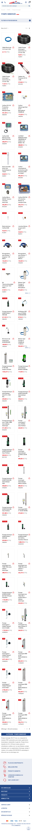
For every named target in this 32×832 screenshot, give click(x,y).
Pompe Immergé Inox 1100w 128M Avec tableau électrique (7, 423)
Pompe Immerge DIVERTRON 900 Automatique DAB (7, 481)
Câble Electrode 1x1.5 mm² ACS (6, 48)
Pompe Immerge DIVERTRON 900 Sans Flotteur (7, 509)
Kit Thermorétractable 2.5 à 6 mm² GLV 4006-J (7, 285)
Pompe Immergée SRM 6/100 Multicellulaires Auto (6, 717)
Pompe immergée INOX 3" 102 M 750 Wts (23, 509)
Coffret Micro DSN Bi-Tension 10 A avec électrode (6, 200)
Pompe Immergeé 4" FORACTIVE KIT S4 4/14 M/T (6, 685)
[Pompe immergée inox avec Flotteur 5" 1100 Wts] (24, 614)
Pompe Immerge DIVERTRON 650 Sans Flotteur (7, 451)
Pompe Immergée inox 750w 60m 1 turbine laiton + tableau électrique (22, 597)
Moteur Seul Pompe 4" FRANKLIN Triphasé (21, 341)
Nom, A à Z (4, 28)
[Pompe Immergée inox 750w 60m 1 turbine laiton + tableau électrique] (24, 584)
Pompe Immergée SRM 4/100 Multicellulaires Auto (22, 655)
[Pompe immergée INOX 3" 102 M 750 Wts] (24, 499)
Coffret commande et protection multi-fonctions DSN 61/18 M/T (23, 170)
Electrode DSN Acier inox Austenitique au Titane (6, 169)
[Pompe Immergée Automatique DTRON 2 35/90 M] (24, 441)
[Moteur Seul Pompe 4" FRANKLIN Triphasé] (24, 330)
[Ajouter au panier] (13, 48)
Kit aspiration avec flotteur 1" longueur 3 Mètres (22, 256)
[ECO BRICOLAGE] (16, 2)
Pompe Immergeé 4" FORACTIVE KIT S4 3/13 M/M (6, 625)
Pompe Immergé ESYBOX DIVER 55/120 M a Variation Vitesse (23, 537)
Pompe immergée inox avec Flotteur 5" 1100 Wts (22, 625)
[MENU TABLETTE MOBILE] (2, 2)
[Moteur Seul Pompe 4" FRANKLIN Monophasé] (24, 274)
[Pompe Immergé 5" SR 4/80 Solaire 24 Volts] (8, 357)
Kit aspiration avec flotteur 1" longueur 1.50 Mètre (6, 256)
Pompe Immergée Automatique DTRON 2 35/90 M (22, 453)
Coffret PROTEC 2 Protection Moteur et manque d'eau (22, 200)
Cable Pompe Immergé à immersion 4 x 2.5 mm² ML (6, 79)
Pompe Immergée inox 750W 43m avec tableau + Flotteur (22, 567)
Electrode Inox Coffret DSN (6, 227)
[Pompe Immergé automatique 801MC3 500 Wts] (24, 357)
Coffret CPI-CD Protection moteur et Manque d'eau (6, 108)
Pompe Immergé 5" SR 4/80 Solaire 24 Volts (7, 368)
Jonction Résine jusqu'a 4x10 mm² (22, 228)
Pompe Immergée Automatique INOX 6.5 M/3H (22, 481)
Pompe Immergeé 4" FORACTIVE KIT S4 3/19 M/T (6, 654)
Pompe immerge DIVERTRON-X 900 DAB (7, 313)
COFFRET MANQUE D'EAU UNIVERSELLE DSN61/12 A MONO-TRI (22, 139)
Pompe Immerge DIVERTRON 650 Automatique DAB (23, 394)
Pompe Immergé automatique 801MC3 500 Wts (23, 368)
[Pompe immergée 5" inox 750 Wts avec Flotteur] (24, 412)
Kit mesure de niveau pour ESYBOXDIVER (6, 340)
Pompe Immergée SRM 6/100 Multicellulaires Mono (22, 717)
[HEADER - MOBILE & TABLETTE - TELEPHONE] (5, 2)
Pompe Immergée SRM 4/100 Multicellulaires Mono (22, 686)
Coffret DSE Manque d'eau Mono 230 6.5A (6, 137)
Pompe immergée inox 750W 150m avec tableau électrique (7, 567)
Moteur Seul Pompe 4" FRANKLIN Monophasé (21, 285)
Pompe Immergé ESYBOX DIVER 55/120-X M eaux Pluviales (7, 595)
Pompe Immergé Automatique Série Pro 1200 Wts (7, 394)
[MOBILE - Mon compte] (25, 2)
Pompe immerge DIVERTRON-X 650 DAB (7, 536)
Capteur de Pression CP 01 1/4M (22, 78)
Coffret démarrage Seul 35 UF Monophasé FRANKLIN (22, 109)
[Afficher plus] (29, 283)
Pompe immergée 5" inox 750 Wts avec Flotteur (22, 423)
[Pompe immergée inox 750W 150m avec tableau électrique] (8, 555)
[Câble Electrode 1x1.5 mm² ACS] (8, 39)
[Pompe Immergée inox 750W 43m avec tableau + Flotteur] (24, 555)
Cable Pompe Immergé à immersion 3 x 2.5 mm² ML (22, 50)
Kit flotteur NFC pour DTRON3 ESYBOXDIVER (22, 313)
